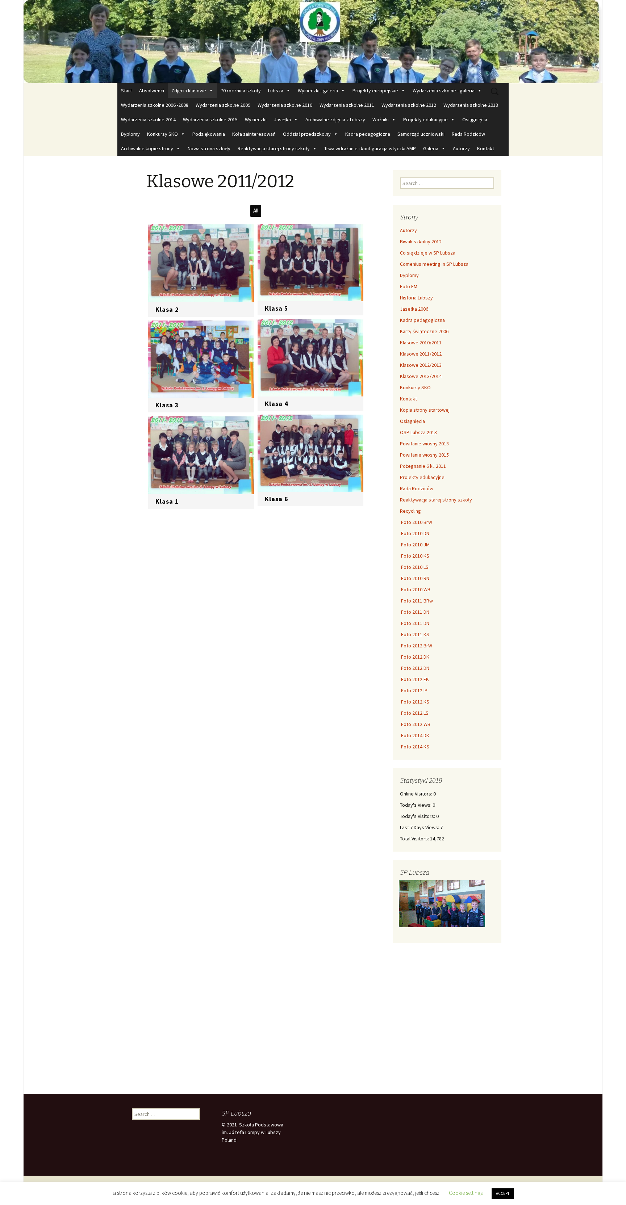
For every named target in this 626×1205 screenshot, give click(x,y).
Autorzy (461, 148)
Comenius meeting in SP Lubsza (434, 264)
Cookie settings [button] (466, 1192)
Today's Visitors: (418, 816)
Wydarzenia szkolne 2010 (285, 105)
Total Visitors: (415, 838)
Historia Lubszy (416, 297)
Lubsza (275, 90)
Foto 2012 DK (414, 657)
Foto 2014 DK (414, 735)
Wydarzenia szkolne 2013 (470, 105)
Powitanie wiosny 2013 (424, 443)
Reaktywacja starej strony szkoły (274, 148)
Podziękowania (208, 134)
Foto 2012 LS (414, 713)
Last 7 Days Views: (420, 827)
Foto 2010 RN (414, 578)
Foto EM (408, 286)
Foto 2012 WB (415, 724)
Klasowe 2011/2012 (421, 353)
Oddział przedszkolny (307, 134)
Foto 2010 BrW (416, 522)
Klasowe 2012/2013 (421, 365)
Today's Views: (416, 805)
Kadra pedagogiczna (367, 134)
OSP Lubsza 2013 (418, 432)
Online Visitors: (416, 793)
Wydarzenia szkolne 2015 (210, 119)
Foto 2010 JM (415, 544)
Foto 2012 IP (413, 690)
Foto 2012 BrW (416, 645)
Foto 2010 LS (414, 567)
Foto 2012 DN (414, 668)
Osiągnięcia (474, 119)
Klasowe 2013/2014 (421, 376)
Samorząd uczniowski (421, 134)
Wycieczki (256, 119)
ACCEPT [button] (502, 1193)
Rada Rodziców (468, 134)
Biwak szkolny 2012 (421, 241)
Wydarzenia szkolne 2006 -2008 (154, 105)
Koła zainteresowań (254, 134)
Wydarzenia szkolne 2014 (148, 119)
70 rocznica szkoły (241, 90)
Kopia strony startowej (425, 410)
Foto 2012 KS (414, 701)
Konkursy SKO (162, 134)
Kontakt (485, 148)
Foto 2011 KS (414, 634)
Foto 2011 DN (414, 612)
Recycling (410, 511)
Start (126, 90)
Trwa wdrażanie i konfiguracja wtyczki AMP (370, 148)
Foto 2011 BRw (416, 600)
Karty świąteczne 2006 (424, 331)
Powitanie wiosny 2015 (424, 455)
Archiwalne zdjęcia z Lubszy (335, 119)
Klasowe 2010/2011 (421, 342)
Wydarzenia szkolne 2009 (223, 105)
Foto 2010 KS (414, 556)
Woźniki (380, 119)
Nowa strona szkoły (209, 148)
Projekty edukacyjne (425, 119)
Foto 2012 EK (414, 679)
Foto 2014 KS (414, 746)
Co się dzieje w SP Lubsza (427, 252)
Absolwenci (151, 90)
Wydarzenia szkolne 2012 (408, 105)
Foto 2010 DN (414, 533)
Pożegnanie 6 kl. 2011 (423, 466)
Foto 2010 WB (415, 589)
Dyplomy (130, 134)
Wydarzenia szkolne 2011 (347, 105)
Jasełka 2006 (414, 309)
